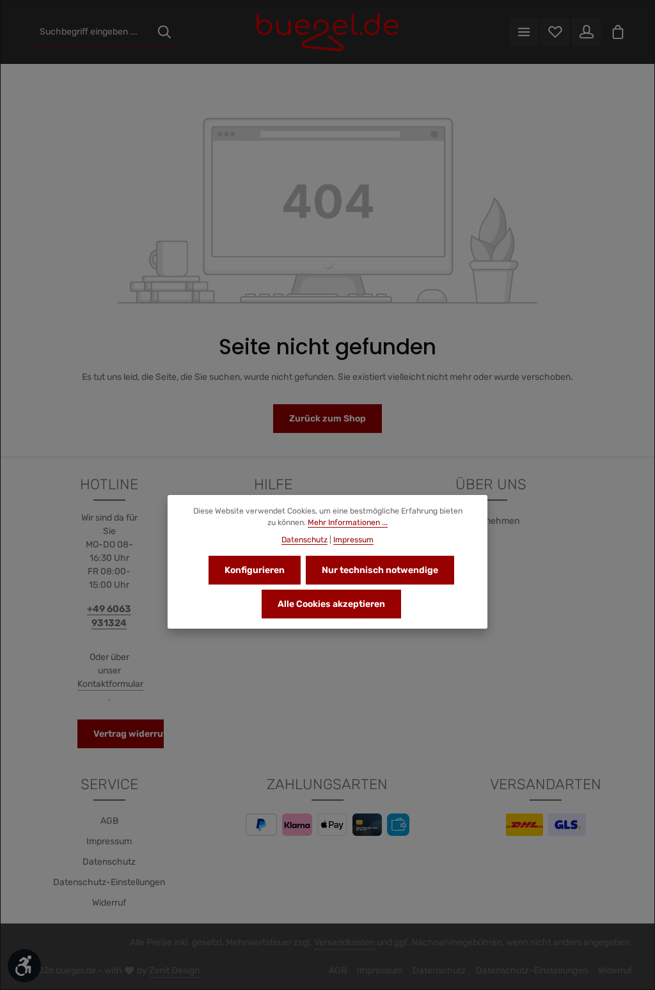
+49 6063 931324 (109, 616)
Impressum (109, 841)
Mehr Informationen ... (348, 522)
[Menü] (523, 32)
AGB (109, 820)
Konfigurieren (255, 570)
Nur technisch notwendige (380, 570)
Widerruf (109, 902)
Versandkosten (344, 942)
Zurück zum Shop (327, 418)
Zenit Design (174, 970)
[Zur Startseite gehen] (327, 32)
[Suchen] (164, 32)
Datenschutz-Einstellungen (109, 882)
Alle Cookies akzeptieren (331, 604)
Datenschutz (109, 861)
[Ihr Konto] (586, 32)
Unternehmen (490, 520)
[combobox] (92, 32)
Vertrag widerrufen (135, 733)
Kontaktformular (110, 684)
